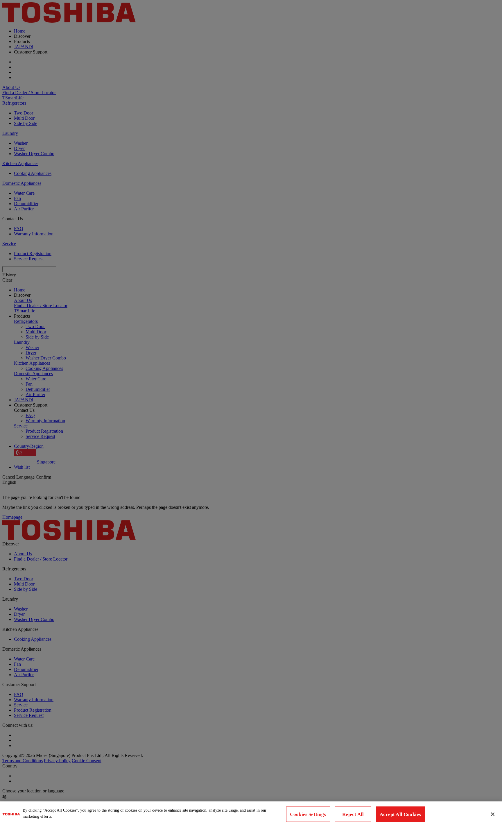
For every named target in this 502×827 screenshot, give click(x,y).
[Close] (492, 814)
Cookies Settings (308, 814)
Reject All (353, 814)
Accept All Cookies (400, 814)
